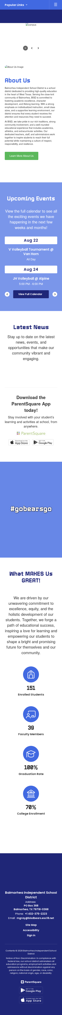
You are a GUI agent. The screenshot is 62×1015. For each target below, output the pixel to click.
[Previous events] (7, 294)
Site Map (31, 925)
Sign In (31, 935)
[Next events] (54, 294)
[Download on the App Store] (31, 999)
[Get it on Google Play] (31, 990)
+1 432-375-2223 (36, 914)
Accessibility (31, 930)
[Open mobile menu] (55, 5)
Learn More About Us (22, 156)
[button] (16, 5)
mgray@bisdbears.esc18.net (35, 918)
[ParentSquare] (31, 982)
